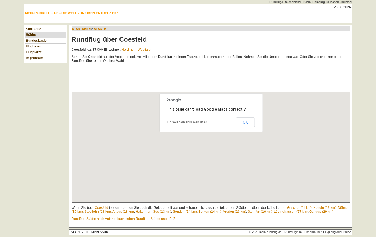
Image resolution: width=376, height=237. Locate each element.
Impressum (35, 58)
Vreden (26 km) (234, 212)
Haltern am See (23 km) (153, 212)
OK (245, 122)
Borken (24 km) (209, 212)
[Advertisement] (172, 78)
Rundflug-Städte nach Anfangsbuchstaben (103, 219)
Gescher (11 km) (299, 208)
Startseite (33, 29)
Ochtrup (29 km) (321, 212)
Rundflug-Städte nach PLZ (155, 219)
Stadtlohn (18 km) (98, 212)
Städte (31, 35)
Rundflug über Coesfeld (109, 39)
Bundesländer (37, 40)
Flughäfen (33, 46)
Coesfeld (101, 208)
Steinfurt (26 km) (260, 212)
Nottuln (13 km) (324, 208)
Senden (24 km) (185, 212)
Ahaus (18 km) (123, 212)
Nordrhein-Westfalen (136, 50)
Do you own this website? (187, 122)
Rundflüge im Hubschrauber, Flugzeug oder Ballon (317, 232)
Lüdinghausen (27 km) (291, 212)
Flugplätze (34, 52)
